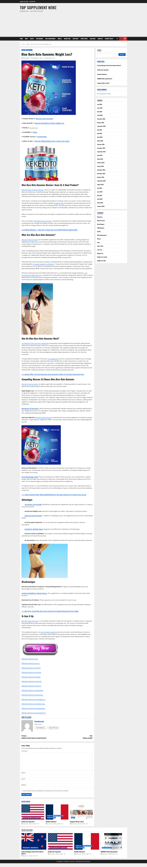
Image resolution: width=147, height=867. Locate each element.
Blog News (92, 39)
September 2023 (101, 181)
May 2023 (99, 195)
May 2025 (99, 133)
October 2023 (100, 177)
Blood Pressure (101, 220)
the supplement (53, 359)
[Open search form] (117, 38)
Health (32, 39)
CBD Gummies (39, 39)
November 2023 (101, 173)
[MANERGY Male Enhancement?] (113, 841)
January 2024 (100, 166)
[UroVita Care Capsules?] (32, 812)
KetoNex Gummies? (51, 822)
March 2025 (100, 141)
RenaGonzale (26, 58)
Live (125, 38)
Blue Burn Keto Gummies (44, 119)
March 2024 (100, 159)
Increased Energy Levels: (29, 477)
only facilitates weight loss (49, 632)
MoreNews (79, 861)
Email (23, 779)
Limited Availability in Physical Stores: (34, 593)
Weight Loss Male (51, 817)
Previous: (34, 737)
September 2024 (101, 152)
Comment (24, 751)
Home (21, 39)
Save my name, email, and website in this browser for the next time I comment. (45, 791)
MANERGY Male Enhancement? (104, 79)
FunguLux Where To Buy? (77, 822)
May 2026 (99, 111)
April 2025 (99, 137)
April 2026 (100, 115)
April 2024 (99, 155)
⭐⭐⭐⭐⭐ (33, 128)
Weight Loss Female (58, 815)
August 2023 (100, 184)
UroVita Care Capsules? (28, 822)
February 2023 (100, 206)
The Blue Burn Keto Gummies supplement (35, 343)
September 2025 (101, 126)
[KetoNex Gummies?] (57, 812)
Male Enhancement (50, 39)
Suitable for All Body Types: (33, 529)
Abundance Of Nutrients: (30, 408)
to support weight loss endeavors (43, 264)
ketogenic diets (59, 203)
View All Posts (53, 728)
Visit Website (40, 728)
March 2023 (100, 203)
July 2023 (99, 188)
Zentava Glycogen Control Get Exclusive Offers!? (109, 65)
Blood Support (100, 224)
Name (23, 773)
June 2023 (99, 192)
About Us (100, 39)
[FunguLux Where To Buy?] (81, 812)
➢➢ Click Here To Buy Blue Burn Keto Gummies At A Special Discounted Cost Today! (49, 611)
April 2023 (99, 199)
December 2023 (101, 170)
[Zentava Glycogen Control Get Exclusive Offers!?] (33, 841)
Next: (88, 737)
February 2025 (100, 144)
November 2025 (101, 119)
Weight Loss (67, 39)
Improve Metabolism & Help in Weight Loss (49, 123)
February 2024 (100, 163)
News (26, 39)
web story (75, 39)
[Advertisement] (73, 24)
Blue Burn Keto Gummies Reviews (32, 190)
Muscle (60, 39)
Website (23, 785)
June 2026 (99, 108)
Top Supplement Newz (38, 7)
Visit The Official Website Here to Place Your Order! (51, 141)
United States (42, 137)
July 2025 (99, 130)
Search (99, 50)
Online (35, 132)
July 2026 (99, 104)
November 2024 (101, 148)
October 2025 (100, 122)
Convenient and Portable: (33, 504)
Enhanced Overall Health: (33, 516)
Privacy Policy (109, 39)
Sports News (84, 39)
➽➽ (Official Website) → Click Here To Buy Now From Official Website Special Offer (49, 230)
